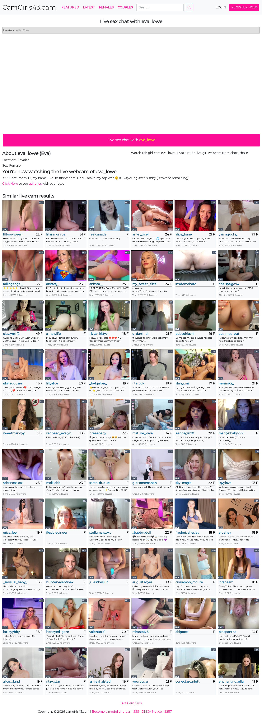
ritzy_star (53, 681)
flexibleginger (57, 532)
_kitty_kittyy (98, 334)
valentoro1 (97, 632)
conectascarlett (187, 681)
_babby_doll (141, 532)
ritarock (138, 383)
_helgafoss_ (98, 383)
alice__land (11, 681)
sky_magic (183, 483)
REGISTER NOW (244, 7)
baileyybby (11, 632)
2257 (168, 711)
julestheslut (98, 582)
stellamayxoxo (100, 532)
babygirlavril (184, 334)
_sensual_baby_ (15, 582)
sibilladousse (12, 383)
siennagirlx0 (184, 433)
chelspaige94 (229, 284)
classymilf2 (11, 334)
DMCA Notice (152, 711)
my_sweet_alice (144, 284)
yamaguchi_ (228, 234)
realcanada (97, 234)
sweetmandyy (14, 433)
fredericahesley (187, 532)
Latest (89, 7)
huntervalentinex (59, 582)
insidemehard (185, 284)
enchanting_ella (231, 681)
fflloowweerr (13, 234)
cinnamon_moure (189, 582)
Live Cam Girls (131, 703)
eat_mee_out (229, 334)
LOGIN (221, 7)
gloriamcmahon (144, 483)
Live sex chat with (131, 140)
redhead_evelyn (58, 433)
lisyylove (225, 483)
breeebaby (97, 433)
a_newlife (53, 334)
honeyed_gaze (57, 632)
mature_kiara (142, 433)
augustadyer (142, 582)
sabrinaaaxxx (13, 483)
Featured (70, 7)
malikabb (53, 483)
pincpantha (227, 632)
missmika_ (226, 383)
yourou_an (140, 681)
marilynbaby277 (231, 433)
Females (106, 7)
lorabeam (226, 582)
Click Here (10, 183)
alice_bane (183, 234)
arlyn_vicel (140, 234)
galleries (35, 183)
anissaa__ (96, 284)
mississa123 (140, 632)
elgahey (225, 532)
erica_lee (10, 532)
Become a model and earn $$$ (115, 711)
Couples (125, 7)
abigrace (182, 632)
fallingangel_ (13, 284)
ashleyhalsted (100, 681)
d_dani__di (140, 334)
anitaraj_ (52, 284)
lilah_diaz (182, 383)
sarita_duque (99, 483)
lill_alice (52, 383)
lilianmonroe (55, 234)
